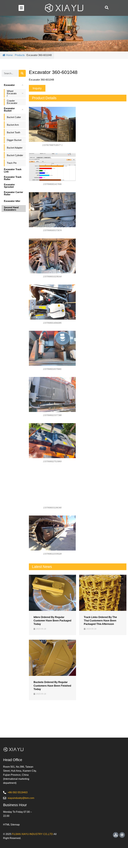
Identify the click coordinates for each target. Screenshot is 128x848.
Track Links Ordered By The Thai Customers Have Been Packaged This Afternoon (100, 620)
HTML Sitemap (11, 824)
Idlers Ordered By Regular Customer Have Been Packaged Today (52, 620)
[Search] (22, 73)
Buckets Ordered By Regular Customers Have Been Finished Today (52, 685)
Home (9, 55)
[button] (21, 8)
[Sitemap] (115, 835)
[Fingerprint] (122, 835)
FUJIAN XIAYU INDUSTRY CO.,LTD (32, 834)
